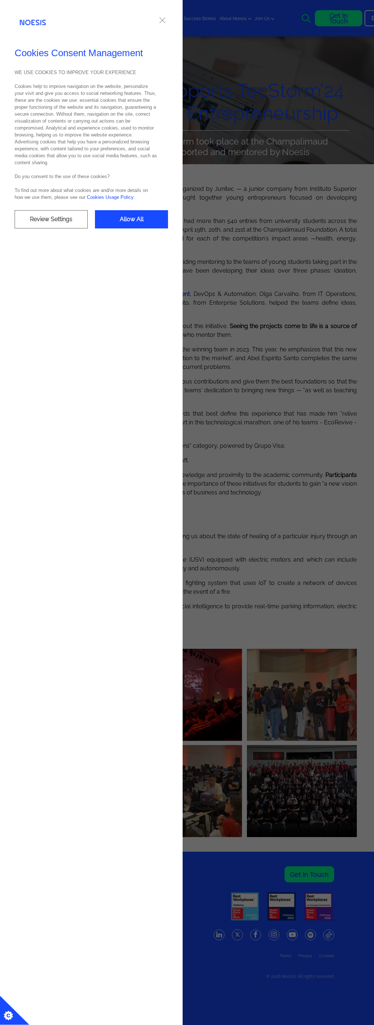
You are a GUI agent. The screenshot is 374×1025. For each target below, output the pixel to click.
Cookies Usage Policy (110, 197)
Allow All (132, 219)
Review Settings (51, 219)
